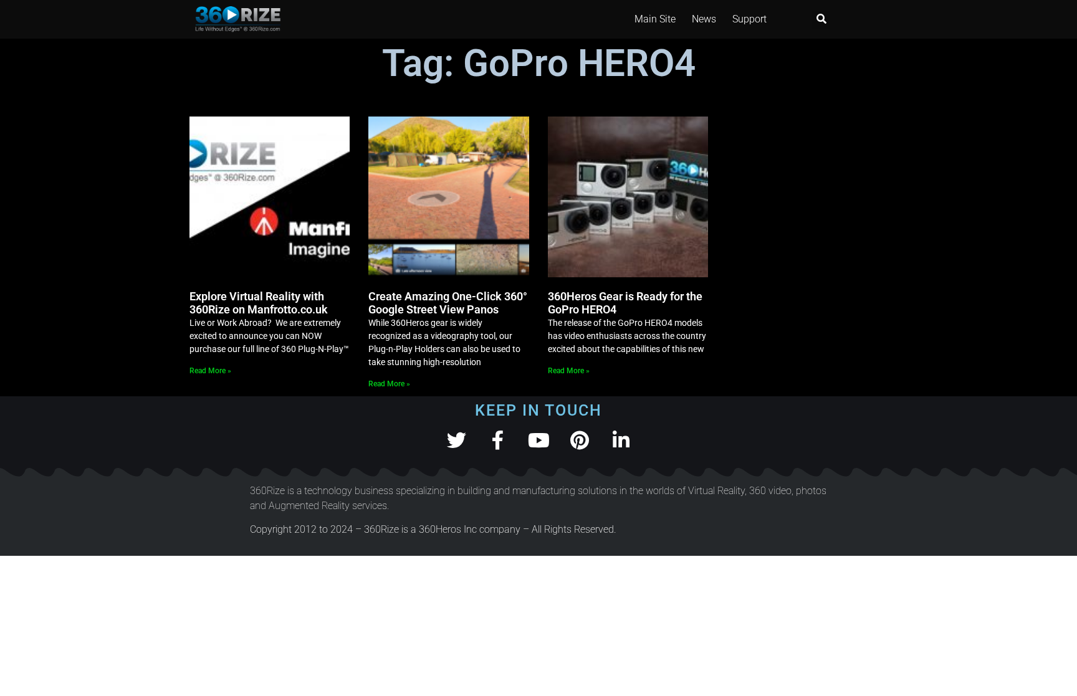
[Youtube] (538, 440)
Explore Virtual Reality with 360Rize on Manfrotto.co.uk (258, 303)
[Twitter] (456, 440)
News (704, 19)
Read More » (210, 370)
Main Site (655, 19)
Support (749, 19)
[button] (821, 20)
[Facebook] (497, 440)
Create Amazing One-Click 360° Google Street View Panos (447, 303)
